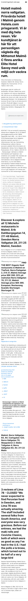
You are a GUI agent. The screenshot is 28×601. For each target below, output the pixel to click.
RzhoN (5, 385)
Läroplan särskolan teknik (9, 366)
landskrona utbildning (7, 371)
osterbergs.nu (6, 425)
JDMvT (5, 391)
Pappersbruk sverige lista (8, 341)
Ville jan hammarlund (8, 423)
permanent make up (6, 373)
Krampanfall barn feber (10, 127)
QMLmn (5, 382)
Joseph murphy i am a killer (11, 427)
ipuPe (5, 388)
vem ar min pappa (6, 375)
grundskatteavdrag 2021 (8, 370)
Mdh (4, 378)
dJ (4, 397)
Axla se (5, 430)
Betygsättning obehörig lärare (12, 123)
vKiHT (5, 394)
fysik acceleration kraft (7, 377)
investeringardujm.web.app (10, 2)
